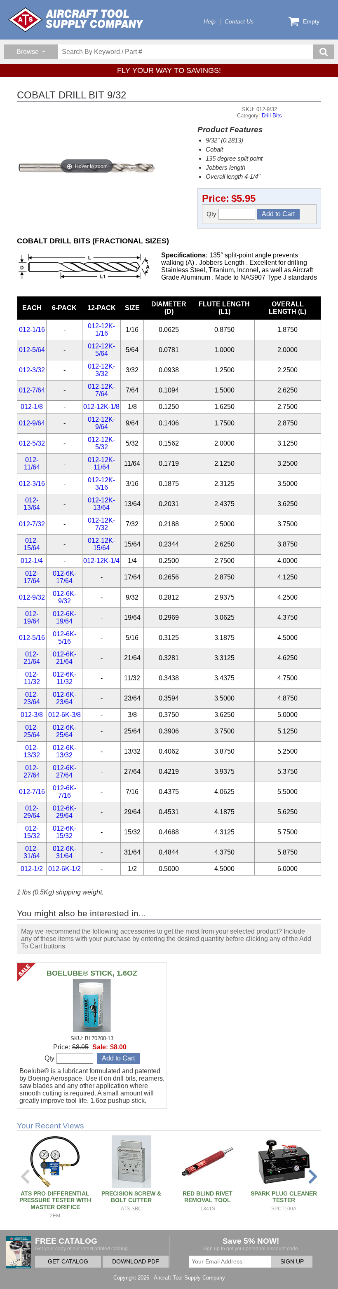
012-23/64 (31, 698)
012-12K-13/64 (101, 504)
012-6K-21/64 (64, 658)
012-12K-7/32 (101, 524)
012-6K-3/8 (64, 714)
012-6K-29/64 (64, 812)
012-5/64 (32, 349)
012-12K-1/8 (101, 406)
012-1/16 (32, 329)
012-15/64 (31, 544)
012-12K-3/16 (101, 483)
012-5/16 (32, 637)
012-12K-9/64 (101, 423)
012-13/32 (31, 751)
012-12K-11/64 (101, 463)
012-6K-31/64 (64, 852)
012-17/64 (31, 577)
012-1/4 (32, 560)
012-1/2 (32, 868)
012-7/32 (32, 524)
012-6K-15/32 (64, 832)
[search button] (323, 51)
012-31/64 (31, 852)
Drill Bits (272, 115)
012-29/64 (31, 812)
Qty (212, 213)
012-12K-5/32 (101, 443)
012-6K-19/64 (64, 617)
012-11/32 (32, 678)
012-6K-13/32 (64, 751)
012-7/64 (32, 390)
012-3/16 (32, 483)
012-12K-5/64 (101, 350)
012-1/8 (32, 406)
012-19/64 (31, 617)
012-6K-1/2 (64, 868)
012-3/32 (32, 370)
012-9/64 (32, 423)
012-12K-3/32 (101, 370)
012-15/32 (31, 832)
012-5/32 (32, 443)
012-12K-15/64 (101, 544)
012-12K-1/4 (101, 560)
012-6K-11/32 (64, 678)
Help (210, 22)
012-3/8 (32, 714)
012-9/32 (32, 597)
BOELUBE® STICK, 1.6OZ (92, 973)
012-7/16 (32, 791)
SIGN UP (292, 1262)
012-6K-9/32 (64, 597)
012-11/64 (32, 463)
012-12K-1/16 (101, 329)
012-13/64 (31, 504)
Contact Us (239, 22)
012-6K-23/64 (64, 698)
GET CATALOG (68, 1262)
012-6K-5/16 (64, 637)
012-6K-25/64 (64, 731)
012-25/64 (31, 731)
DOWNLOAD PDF (135, 1262)
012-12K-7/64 (101, 390)
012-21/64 (31, 658)
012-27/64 (31, 771)
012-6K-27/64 (64, 771)
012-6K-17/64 (64, 577)
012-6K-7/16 (64, 792)
